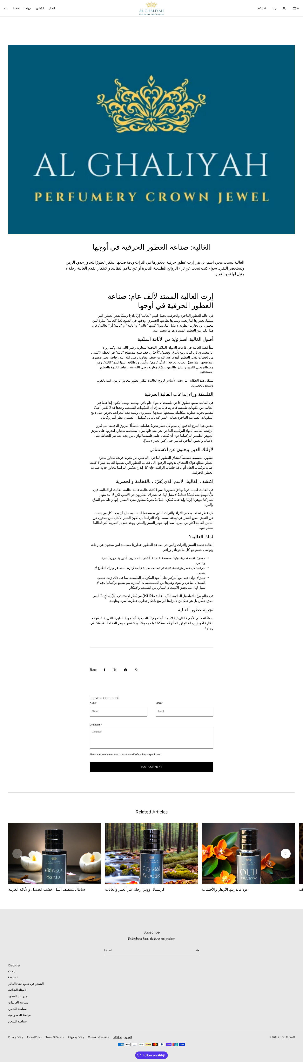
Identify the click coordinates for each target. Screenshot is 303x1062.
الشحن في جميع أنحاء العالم (26, 984)
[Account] (284, 8)
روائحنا (27, 8)
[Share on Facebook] (104, 670)
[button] (274, 8)
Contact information (98, 1037)
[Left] (17, 854)
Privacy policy (15, 1037)
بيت (6, 8)
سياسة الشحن (17, 1009)
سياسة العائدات (18, 1003)
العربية (128, 1037)
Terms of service (55, 1037)
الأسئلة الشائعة (17, 990)
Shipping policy (76, 1037)
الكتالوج (40, 8)
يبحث (11, 971)
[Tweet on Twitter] (115, 670)
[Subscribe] (194, 950)
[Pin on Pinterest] (125, 670)
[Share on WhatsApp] (136, 670)
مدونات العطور (17, 996)
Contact (13, 977)
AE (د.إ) (262, 8)
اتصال (52, 8)
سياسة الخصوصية (20, 1015)
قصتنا (16, 8)
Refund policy (34, 1037)
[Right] (286, 854)
